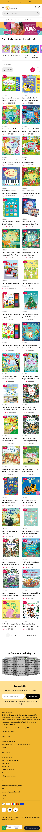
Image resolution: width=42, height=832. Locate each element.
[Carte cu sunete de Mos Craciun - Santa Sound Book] (31, 331)
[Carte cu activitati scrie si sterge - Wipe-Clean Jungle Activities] (31, 362)
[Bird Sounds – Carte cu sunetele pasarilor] (11, 362)
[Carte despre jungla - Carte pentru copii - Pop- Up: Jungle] (11, 238)
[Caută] (38, 13)
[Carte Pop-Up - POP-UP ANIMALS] (11, 517)
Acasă (3, 20)
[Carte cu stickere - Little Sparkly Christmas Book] (31, 300)
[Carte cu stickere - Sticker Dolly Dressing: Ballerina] (31, 517)
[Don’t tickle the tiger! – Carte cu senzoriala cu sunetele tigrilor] (31, 486)
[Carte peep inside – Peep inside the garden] (31, 455)
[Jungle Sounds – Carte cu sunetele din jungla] (31, 238)
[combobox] (21, 13)
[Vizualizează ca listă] (38, 69)
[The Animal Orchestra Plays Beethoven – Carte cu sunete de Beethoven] (31, 578)
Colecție (10, 20)
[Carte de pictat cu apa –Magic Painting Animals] (11, 578)
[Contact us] (4, 828)
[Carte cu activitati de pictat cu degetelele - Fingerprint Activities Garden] (11, 331)
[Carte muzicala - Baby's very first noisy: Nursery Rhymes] (31, 83)
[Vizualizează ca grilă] (32, 69)
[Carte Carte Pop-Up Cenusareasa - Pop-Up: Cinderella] (31, 207)
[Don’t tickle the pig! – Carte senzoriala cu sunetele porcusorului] (11, 609)
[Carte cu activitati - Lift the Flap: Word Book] (11, 207)
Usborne (4, 95)
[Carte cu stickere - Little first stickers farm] (11, 424)
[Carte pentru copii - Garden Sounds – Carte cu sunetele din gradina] (11, 114)
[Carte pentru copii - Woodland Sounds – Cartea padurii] (31, 176)
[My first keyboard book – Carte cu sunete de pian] (11, 176)
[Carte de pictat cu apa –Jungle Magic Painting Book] (31, 424)
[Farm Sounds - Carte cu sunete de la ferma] (31, 145)
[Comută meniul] (3, 7)
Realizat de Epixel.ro (8, 819)
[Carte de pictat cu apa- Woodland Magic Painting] (11, 547)
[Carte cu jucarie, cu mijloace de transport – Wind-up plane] (11, 393)
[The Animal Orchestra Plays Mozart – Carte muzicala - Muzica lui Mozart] (11, 455)
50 (23, 635)
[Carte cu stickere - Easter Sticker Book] (31, 269)
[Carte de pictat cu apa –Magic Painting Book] (31, 393)
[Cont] (35, 7)
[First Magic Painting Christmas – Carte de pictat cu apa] (31, 609)
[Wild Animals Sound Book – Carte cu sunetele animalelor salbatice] (31, 547)
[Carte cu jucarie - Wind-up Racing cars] (11, 269)
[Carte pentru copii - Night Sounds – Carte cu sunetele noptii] (31, 114)
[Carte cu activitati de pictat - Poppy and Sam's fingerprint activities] (11, 300)
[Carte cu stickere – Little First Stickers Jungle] (11, 486)
